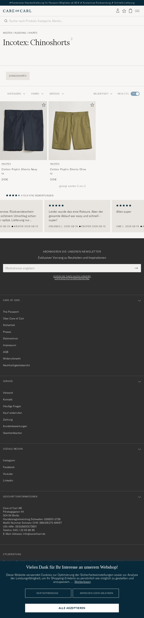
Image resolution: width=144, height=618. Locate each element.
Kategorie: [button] (15, 93)
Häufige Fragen (12, 406)
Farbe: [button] (35, 93)
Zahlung (8, 419)
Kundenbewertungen (15, 426)
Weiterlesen (82, 581)
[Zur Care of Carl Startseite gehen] (17, 10)
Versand (8, 392)
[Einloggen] (117, 11)
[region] (72, 216)
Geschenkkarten (12, 433)
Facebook (8, 467)
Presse (7, 332)
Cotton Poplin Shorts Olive (68, 169)
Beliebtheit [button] (101, 93)
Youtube (8, 474)
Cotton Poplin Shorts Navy (19, 169)
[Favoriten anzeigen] (124, 11)
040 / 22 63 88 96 (24, 530)
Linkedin (8, 480)
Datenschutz (10, 338)
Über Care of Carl (13, 318)
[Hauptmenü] (137, 11)
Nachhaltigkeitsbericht (16, 365)
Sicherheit (9, 325)
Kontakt (7, 399)
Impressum (9, 345)
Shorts (32, 33)
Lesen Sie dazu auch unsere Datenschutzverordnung (72, 277)
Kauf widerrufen (12, 413)
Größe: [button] (55, 93)
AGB (5, 352)
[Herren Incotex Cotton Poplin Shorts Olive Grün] (72, 130)
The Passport (11, 311)
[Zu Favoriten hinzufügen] (43, 105)
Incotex (7, 33)
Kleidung (20, 33)
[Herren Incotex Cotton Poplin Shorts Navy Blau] (23, 130)
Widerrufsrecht (12, 358)
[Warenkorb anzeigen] (131, 10)
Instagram (9, 460)
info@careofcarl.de (34, 534)
